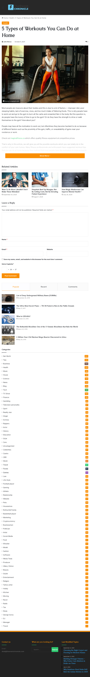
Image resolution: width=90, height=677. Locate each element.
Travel (5, 465)
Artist (5, 532)
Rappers (6, 423)
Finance (6, 397)
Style (5, 438)
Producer (6, 562)
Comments (72, 287)
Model (5, 547)
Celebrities (7, 450)
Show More (44, 156)
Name (4, 239)
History (6, 431)
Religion (6, 581)
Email (4, 249)
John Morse (7, 42)
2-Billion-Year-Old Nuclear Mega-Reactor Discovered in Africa (41, 337)
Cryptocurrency (9, 521)
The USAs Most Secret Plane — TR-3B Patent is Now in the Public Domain (45, 306)
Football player (8, 484)
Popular (16, 287)
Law (4, 476)
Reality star (7, 412)
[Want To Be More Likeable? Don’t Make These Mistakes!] (15, 179)
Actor (5, 427)
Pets (5, 502)
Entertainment (8, 577)
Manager (6, 622)
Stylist (5, 574)
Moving (6, 596)
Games (6, 472)
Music (5, 371)
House (5, 375)
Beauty (6, 570)
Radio (5, 603)
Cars (5, 442)
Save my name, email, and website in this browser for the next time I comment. (33, 259)
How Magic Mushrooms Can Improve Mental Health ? (73, 190)
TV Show (6, 394)
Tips (4, 360)
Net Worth (7, 356)
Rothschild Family (9, 510)
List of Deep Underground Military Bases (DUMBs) (36, 295)
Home (5, 18)
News (5, 382)
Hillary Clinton (8, 566)
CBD (5, 457)
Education (7, 435)
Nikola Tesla (7, 559)
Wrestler (6, 544)
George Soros (8, 615)
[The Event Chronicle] (18, 7)
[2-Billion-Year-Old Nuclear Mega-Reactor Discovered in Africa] (8, 340)
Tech (5, 390)
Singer (5, 416)
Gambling (6, 401)
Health (11, 18)
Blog (4, 386)
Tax (4, 607)
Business (6, 364)
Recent (44, 287)
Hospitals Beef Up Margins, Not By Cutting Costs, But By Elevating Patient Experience (45, 191)
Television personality (11, 405)
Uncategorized (8, 446)
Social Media (8, 536)
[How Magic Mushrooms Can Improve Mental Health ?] (75, 179)
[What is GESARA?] (8, 319)
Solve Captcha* (8, 264)
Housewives (7, 506)
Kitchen (6, 592)
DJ (4, 618)
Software (6, 555)
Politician (6, 529)
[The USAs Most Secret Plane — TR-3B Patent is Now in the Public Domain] (8, 309)
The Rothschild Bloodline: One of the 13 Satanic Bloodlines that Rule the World (47, 327)
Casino (5, 453)
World (5, 461)
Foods (5, 469)
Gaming (6, 487)
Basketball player (9, 514)
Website (50, 249)
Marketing (7, 517)
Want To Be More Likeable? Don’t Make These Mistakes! (15, 190)
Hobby (5, 589)
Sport (5, 408)
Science (6, 379)
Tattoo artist (7, 585)
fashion (6, 551)
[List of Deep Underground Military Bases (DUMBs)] (8, 298)
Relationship (7, 495)
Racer (5, 600)
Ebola (5, 611)
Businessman (8, 525)
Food (5, 540)
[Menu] (3, 8)
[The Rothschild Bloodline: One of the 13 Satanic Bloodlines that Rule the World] (8, 330)
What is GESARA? (23, 316)
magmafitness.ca (18, 138)
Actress (6, 420)
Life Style (6, 480)
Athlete (6, 491)
